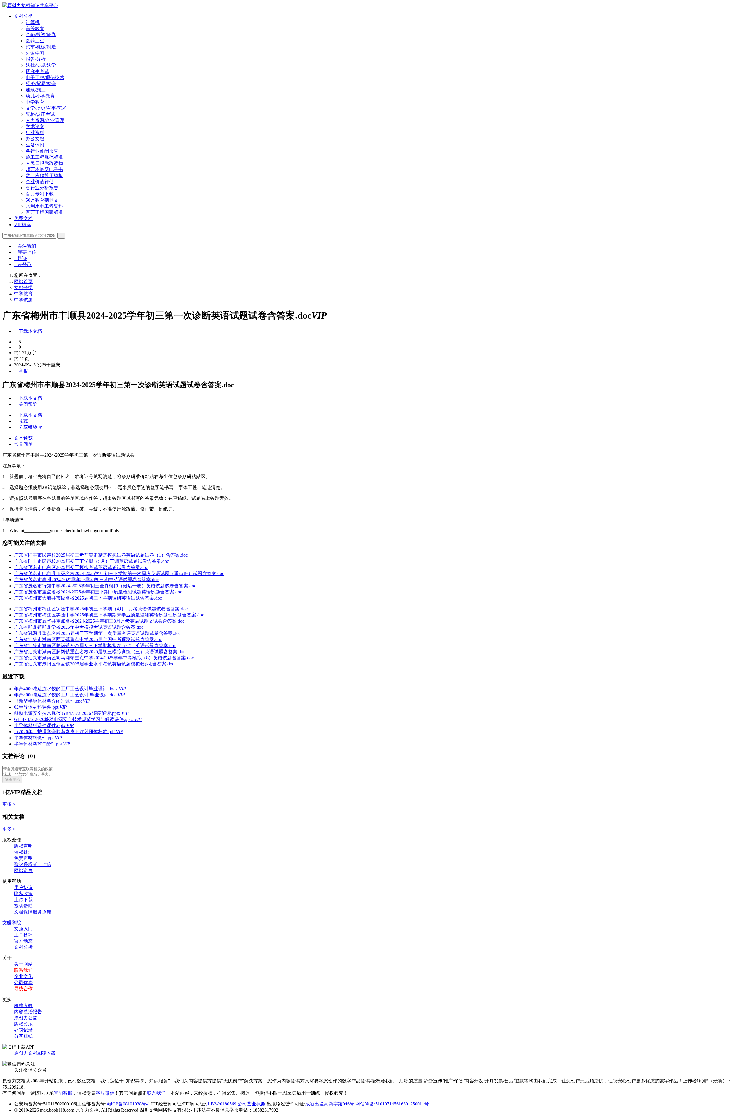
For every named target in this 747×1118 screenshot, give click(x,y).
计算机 (33, 22)
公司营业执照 (252, 1103)
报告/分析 (36, 59)
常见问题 (23, 444)
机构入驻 (23, 1005)
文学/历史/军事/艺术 (46, 108)
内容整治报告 (28, 1011)
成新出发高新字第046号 (329, 1103)
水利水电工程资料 (44, 206)
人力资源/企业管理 (45, 120)
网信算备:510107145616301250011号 (392, 1103)
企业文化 (23, 976)
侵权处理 (23, 852)
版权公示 (23, 1023)
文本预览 (25, 438)
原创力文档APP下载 (34, 1053)
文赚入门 (23, 928)
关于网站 (23, 964)
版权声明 (23, 845)
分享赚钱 (23, 1036)
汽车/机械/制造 (41, 46)
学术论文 (35, 126)
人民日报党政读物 (44, 163)
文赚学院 (11, 922)
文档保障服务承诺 (32, 911)
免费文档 (23, 218)
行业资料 (35, 132)
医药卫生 (35, 40)
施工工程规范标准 (44, 157)
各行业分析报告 (42, 187)
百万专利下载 (40, 193)
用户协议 (23, 887)
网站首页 (23, 281)
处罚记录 (23, 1030)
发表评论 (12, 779)
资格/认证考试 (40, 114)
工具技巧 (23, 934)
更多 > (8, 804)
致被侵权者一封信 (32, 864)
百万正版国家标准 (44, 212)
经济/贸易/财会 (41, 83)
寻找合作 (23, 988)
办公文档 (35, 138)
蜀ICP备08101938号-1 (128, 1103)
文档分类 (23, 16)
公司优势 (23, 982)
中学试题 (23, 299)
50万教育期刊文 (42, 200)
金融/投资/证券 (41, 34)
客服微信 (105, 1093)
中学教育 (35, 101)
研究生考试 (37, 71)
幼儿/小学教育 (40, 95)
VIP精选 (22, 224)
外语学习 (35, 52)
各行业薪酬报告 (42, 151)
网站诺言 (23, 870)
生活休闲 (35, 144)
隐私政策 (23, 893)
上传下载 (23, 899)
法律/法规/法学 (41, 65)
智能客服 (63, 1093)
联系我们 (23, 970)
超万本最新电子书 (44, 169)
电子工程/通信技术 (45, 77)
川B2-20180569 (221, 1103)
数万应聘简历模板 (44, 175)
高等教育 (35, 28)
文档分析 (23, 947)
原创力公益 (25, 1017)
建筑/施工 (36, 89)
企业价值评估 (40, 181)
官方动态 (23, 941)
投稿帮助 (23, 905)
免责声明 (23, 858)
